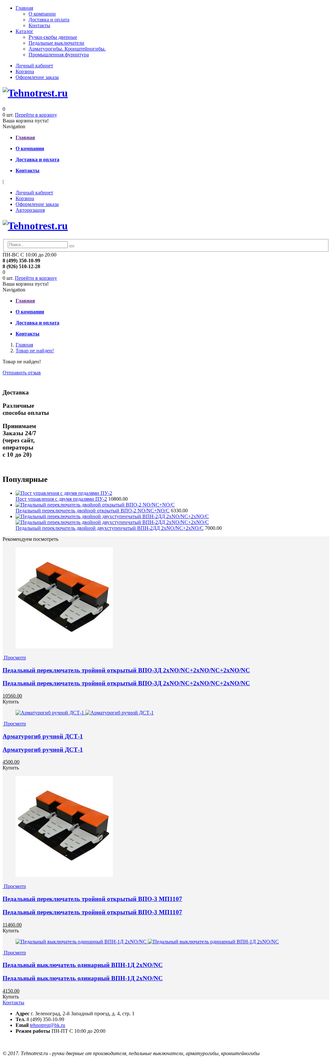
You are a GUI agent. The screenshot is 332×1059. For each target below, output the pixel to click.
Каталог (24, 31)
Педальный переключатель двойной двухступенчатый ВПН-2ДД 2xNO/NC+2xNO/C (110, 528)
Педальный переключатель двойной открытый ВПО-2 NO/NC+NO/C (93, 510)
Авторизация (30, 210)
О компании (42, 14)
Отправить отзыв (22, 372)
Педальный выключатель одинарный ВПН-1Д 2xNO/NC (83, 965)
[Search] (71, 246)
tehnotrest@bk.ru (47, 1025)
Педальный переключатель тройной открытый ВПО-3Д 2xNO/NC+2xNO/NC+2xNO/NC (126, 670)
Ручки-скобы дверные (53, 37)
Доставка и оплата (49, 19)
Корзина (25, 71)
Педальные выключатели (56, 43)
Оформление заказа (37, 77)
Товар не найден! (35, 350)
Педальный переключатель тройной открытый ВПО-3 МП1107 (92, 898)
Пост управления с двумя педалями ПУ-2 (61, 499)
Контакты (39, 25)
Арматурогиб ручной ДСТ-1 (43, 736)
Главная (24, 8)
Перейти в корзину (36, 115)
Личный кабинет (34, 65)
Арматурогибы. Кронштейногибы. (67, 48)
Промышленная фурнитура (59, 54)
